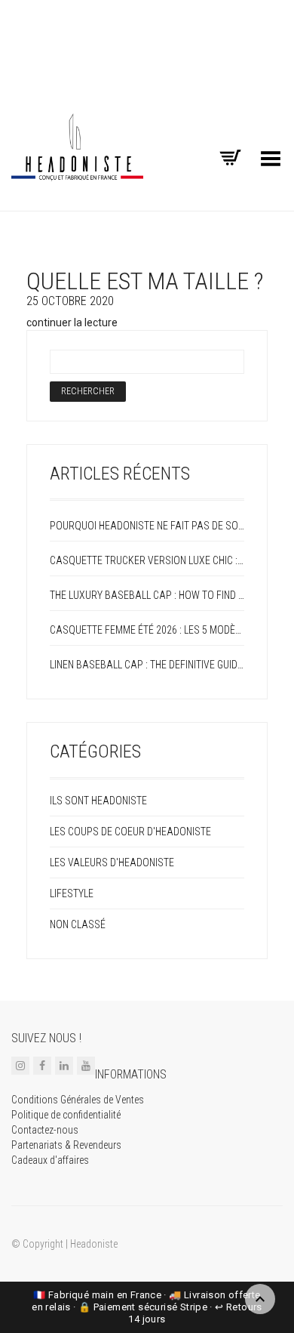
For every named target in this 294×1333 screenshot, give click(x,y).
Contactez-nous (44, 1130)
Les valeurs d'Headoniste (112, 862)
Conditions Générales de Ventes (77, 1100)
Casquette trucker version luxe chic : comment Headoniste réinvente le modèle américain (147, 560)
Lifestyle (71, 893)
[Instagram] (20, 1065)
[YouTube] (86, 1065)
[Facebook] (42, 1065)
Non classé (78, 924)
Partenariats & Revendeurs (66, 1145)
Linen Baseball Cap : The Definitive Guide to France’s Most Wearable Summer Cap (147, 665)
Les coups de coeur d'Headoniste (130, 831)
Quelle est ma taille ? (144, 281)
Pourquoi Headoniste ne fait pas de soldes (147, 526)
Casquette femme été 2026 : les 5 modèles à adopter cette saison (147, 630)
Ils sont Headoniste (98, 801)
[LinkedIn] (64, 1065)
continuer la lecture (72, 322)
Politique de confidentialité (66, 1115)
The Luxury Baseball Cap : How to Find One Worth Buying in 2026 (147, 595)
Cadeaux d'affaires (50, 1160)
